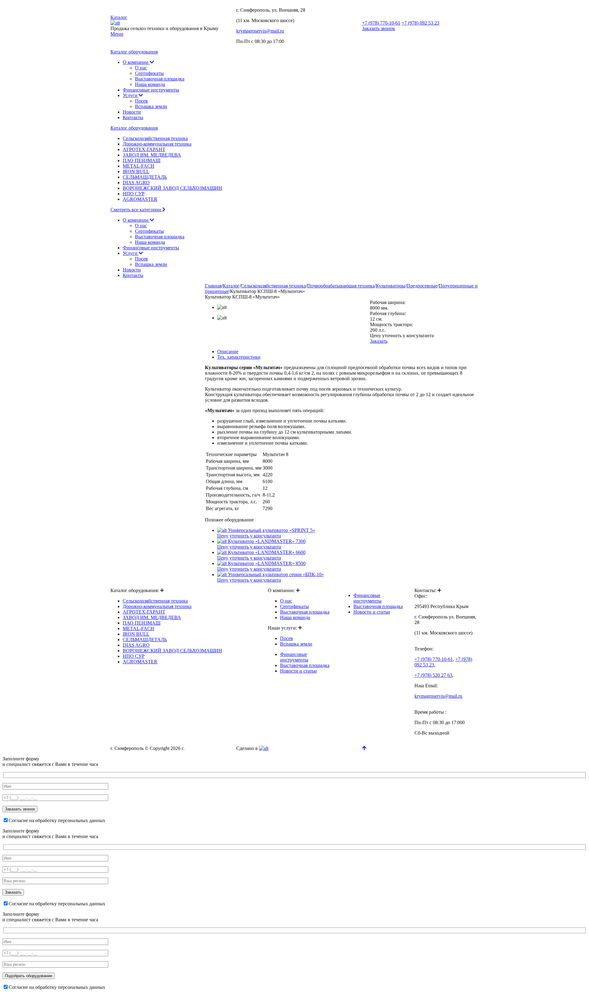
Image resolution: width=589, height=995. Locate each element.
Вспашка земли (151, 106)
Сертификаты (149, 73)
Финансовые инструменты (151, 89)
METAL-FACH (138, 166)
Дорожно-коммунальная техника (157, 143)
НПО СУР (133, 193)
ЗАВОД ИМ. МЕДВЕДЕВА (152, 155)
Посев (141, 100)
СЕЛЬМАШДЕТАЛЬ (145, 177)
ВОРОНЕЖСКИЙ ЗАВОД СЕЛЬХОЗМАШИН (172, 188)
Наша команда (150, 84)
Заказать (378, 341)
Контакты (133, 117)
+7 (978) (381, 22)
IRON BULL (136, 171)
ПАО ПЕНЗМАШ (141, 160)
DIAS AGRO (136, 182)
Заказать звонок (378, 28)
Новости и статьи (298, 670)
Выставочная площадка (159, 78)
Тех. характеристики (238, 357)
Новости (132, 112)
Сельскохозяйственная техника (155, 138)
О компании (136, 62)
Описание (227, 351)
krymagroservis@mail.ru (260, 30)
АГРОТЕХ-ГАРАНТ (144, 149)
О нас (141, 67)
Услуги (131, 95)
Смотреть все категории (136, 209)
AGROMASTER (140, 199)
